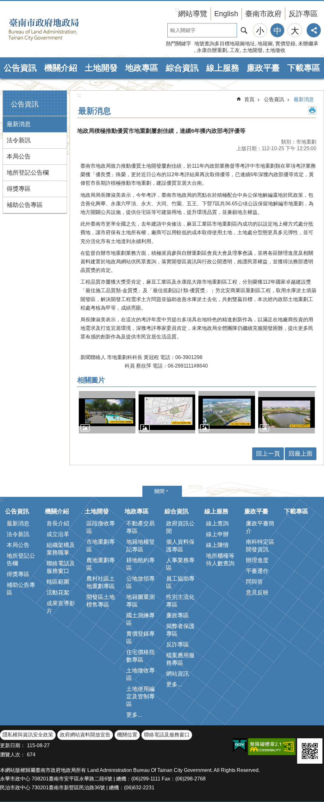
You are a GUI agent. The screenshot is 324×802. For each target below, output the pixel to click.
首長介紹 (58, 523)
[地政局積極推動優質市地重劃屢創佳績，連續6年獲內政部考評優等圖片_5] (309, 751)
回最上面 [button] (301, 453)
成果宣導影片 (61, 607)
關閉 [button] (159, 491)
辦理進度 (257, 560)
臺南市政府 (263, 14)
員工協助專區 (180, 582)
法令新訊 (19, 140)
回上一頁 (268, 453)
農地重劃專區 (100, 564)
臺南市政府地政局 (53, 29)
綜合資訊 (182, 67)
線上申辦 (217, 534)
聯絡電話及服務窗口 (61, 567)
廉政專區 (177, 615)
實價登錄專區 (140, 638)
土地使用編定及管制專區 (140, 696)
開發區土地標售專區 (100, 601)
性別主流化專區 (180, 601)
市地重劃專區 (100, 546)
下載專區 (303, 67)
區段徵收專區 (100, 527)
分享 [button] (314, 30)
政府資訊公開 (180, 527)
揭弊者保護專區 (180, 630)
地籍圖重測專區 (140, 601)
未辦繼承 (308, 43)
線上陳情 (217, 545)
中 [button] (277, 30)
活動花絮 (58, 592)
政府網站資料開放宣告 (85, 734)
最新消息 (19, 124)
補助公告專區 (25, 205)
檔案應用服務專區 (180, 659)
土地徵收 (275, 50)
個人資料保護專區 (180, 546)
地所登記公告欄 (28, 172)
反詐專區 (303, 14)
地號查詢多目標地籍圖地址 (224, 43)
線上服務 (222, 67)
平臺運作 (257, 571)
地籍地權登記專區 (140, 546)
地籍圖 (265, 43)
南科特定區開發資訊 (260, 546)
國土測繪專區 (140, 619)
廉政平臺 (263, 67)
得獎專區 (19, 188)
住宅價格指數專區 (140, 656)
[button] (107, 412)
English (226, 14)
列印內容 (312, 110)
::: (2, 93)
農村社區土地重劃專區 (100, 582)
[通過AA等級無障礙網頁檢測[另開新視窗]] (272, 746)
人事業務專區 (180, 564)
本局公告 (19, 156)
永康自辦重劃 (212, 50)
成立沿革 (58, 534)
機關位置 (127, 734)
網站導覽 (192, 14)
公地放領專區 (140, 582)
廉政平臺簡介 (260, 527)
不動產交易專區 (140, 527)
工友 (235, 50)
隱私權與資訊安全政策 (28, 734)
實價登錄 (285, 43)
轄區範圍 (58, 582)
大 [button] (295, 30)
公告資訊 (20, 67)
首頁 (249, 99)
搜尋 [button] (244, 30)
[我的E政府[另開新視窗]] (239, 745)
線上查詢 (217, 523)
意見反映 (257, 592)
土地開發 (252, 50)
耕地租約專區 (140, 564)
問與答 (254, 582)
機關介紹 (60, 67)
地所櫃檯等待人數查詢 (220, 560)
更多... (134, 715)
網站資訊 (177, 673)
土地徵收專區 (140, 674)
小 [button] (260, 30)
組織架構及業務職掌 (61, 549)
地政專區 (141, 67)
